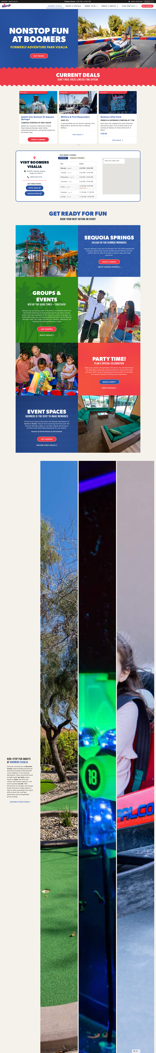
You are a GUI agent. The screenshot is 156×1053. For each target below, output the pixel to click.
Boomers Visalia (55, 6)
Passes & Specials (73, 6)
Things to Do (90, 6)
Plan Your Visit (129, 6)
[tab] (63, 158)
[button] (41, 779)
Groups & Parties (109, 6)
